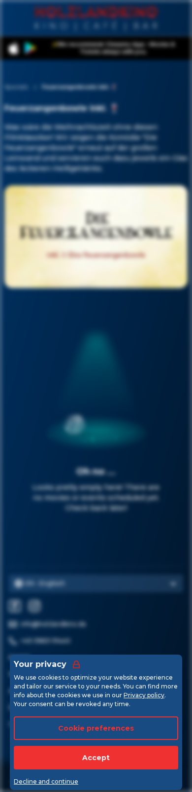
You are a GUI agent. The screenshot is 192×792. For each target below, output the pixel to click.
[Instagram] (34, 606)
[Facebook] (15, 606)
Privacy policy (144, 695)
